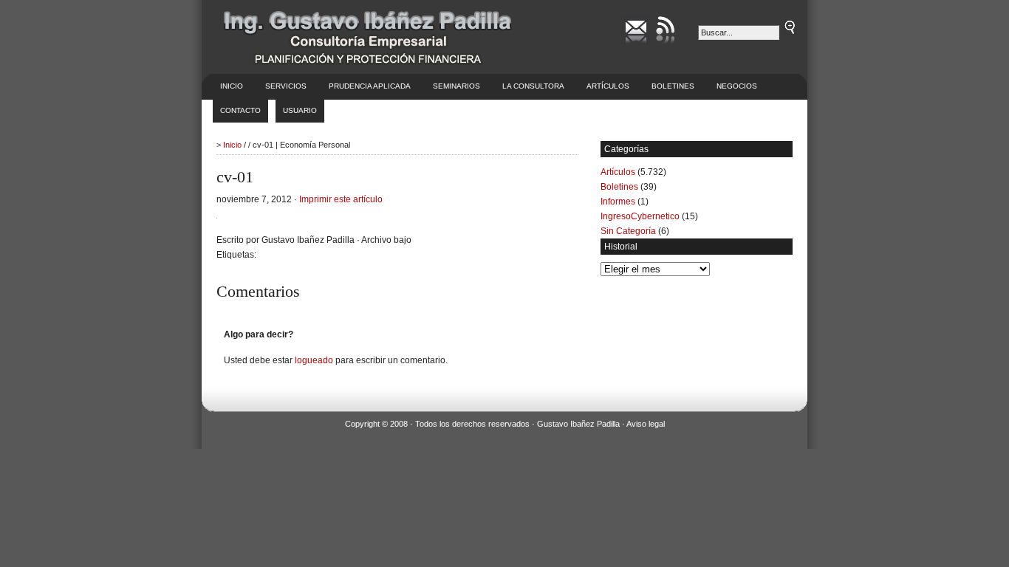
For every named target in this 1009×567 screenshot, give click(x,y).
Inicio (231, 86)
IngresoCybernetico (640, 216)
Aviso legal (645, 423)
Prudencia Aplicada (370, 86)
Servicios (286, 86)
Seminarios (456, 86)
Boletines (672, 86)
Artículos (607, 86)
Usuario (300, 110)
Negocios (736, 86)
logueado (314, 360)
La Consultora (533, 86)
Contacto (240, 110)
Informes (618, 201)
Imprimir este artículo (341, 199)
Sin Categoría (628, 231)
